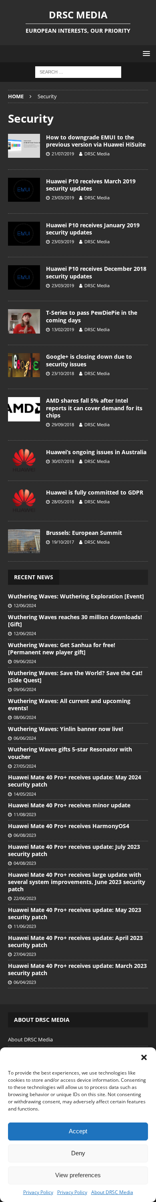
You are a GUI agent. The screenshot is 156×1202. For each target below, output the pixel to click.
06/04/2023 (25, 982)
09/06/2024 (25, 661)
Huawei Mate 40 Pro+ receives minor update (69, 805)
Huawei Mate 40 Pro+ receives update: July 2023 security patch (74, 850)
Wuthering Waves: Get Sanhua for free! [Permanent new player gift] (61, 648)
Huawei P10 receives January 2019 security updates (93, 228)
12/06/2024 (25, 605)
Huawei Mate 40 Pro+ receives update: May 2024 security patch (74, 780)
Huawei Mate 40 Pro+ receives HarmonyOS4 (68, 826)
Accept (78, 1131)
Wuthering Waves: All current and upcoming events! (69, 704)
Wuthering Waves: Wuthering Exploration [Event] (76, 596)
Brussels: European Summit (84, 532)
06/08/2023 (25, 835)
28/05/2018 (63, 502)
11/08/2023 (25, 814)
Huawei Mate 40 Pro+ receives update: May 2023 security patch (74, 913)
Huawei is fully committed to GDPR (94, 492)
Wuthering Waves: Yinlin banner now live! (65, 729)
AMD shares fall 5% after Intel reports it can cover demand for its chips (94, 408)
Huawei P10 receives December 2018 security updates (96, 272)
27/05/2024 (25, 766)
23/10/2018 (63, 373)
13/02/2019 (63, 329)
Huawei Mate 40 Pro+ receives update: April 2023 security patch (75, 941)
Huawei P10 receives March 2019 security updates (91, 184)
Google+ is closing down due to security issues (89, 360)
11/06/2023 (25, 926)
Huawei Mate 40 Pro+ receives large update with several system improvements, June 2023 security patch (76, 882)
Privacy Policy (38, 1192)
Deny (78, 1153)
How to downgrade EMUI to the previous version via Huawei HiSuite (96, 140)
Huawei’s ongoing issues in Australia (96, 452)
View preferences (78, 1175)
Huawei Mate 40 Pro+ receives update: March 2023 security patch (77, 969)
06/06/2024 (25, 738)
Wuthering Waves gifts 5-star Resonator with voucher (70, 752)
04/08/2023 (25, 863)
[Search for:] (78, 71)
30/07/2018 (63, 461)
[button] (144, 1057)
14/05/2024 (25, 794)
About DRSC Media (112, 1192)
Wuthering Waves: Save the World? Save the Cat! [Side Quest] (75, 676)
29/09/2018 (63, 424)
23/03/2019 (63, 198)
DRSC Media (97, 154)
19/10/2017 (63, 542)
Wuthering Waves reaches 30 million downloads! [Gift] (75, 620)
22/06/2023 (25, 898)
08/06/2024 (25, 717)
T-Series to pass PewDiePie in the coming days (91, 316)
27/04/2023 (25, 954)
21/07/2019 (63, 154)
